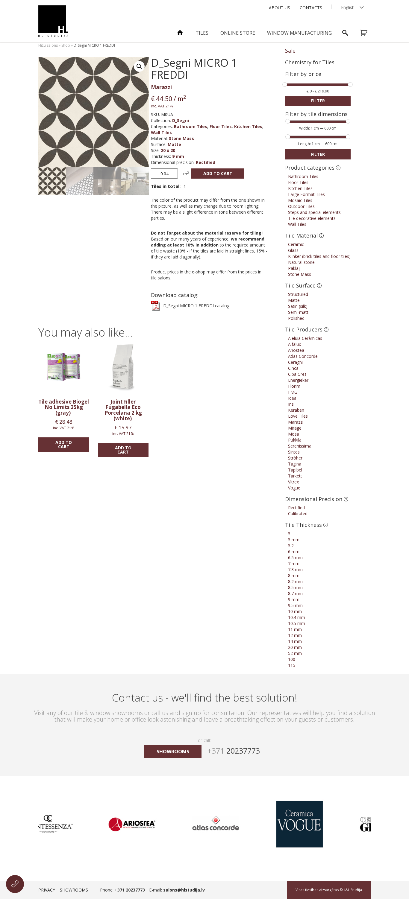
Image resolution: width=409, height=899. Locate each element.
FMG (292, 392)
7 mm (293, 563)
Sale (290, 50)
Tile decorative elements (312, 218)
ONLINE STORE (237, 33)
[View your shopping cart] (367, 33)
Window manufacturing (299, 33)
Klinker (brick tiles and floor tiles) (319, 256)
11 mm (295, 629)
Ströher (295, 458)
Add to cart (217, 173)
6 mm (293, 551)
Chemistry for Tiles (309, 62)
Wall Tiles (161, 132)
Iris (291, 404)
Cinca (293, 368)
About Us (279, 7)
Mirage (295, 428)
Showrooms (74, 890)
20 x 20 (168, 150)
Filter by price (303, 74)
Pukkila (295, 440)
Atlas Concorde (303, 356)
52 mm (295, 653)
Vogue (294, 488)
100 (291, 659)
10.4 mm (296, 617)
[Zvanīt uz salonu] (15, 884)
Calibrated (297, 513)
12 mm (295, 635)
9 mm (178, 156)
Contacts (311, 7)
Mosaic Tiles (300, 200)
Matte (174, 144)
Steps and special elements (314, 212)
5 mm (293, 539)
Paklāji (294, 268)
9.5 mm (295, 605)
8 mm (293, 575)
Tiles (202, 33)
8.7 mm (295, 593)
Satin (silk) (297, 306)
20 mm (295, 647)
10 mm (295, 611)
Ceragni (295, 362)
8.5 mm (295, 587)
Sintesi (294, 452)
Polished (296, 318)
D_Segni (180, 120)
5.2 (291, 545)
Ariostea (296, 350)
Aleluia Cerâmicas (305, 338)
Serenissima (299, 446)
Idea (292, 398)
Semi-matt (298, 312)
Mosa (293, 434)
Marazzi (161, 87)
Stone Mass (181, 138)
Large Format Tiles (306, 194)
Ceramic (296, 244)
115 (291, 665)
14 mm (295, 641)
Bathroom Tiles (190, 126)
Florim (294, 386)
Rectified (205, 162)
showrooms (173, 751)
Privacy (46, 890)
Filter (318, 101)
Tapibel (295, 470)
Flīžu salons (48, 45)
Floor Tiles (221, 126)
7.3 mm (295, 569)
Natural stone (301, 262)
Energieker (298, 380)
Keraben (296, 410)
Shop (65, 45)
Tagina (294, 464)
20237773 (233, 751)
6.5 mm (295, 557)
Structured (298, 294)
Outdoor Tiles (301, 206)
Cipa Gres (297, 374)
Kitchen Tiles (248, 126)
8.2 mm (295, 581)
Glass (293, 250)
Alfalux (294, 344)
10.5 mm (296, 623)
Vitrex (293, 482)
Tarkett (295, 476)
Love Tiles (298, 416)
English (348, 7)
